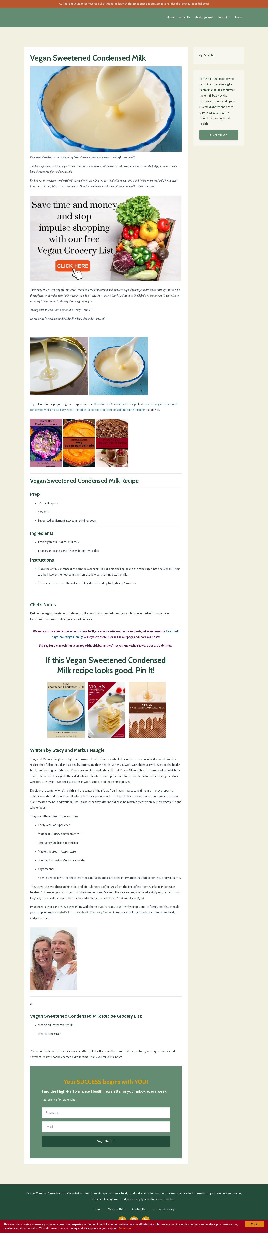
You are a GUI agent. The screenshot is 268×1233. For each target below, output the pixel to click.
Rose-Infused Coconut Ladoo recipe (115, 404)
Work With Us (116, 1209)
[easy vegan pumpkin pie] (79, 442)
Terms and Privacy (163, 1209)
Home (171, 17)
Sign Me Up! (105, 1141)
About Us (184, 17)
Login (238, 17)
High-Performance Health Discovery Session (84, 912)
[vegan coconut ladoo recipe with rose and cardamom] (46, 442)
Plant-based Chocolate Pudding (125, 409)
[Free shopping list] (105, 237)
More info (125, 1228)
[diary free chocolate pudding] (112, 442)
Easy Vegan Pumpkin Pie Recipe (79, 409)
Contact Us (224, 17)
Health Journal (204, 17)
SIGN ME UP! (219, 135)
